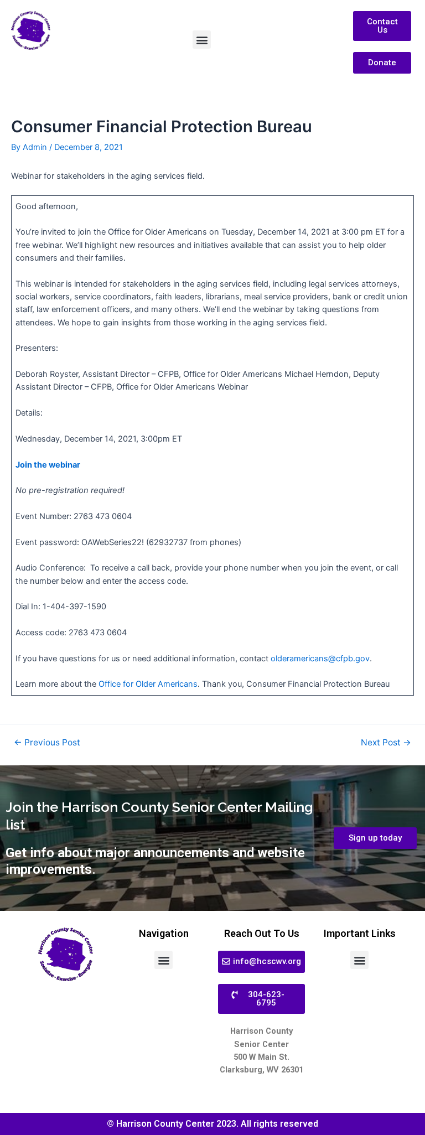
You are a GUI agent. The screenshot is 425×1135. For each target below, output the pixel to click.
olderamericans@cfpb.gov (320, 659)
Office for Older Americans (148, 684)
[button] (202, 39)
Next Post (386, 742)
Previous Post (47, 742)
